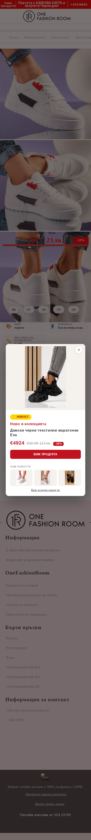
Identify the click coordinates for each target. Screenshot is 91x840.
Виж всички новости (45, 490)
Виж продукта (45, 454)
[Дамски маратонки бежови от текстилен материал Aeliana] (21, 478)
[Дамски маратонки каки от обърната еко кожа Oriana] (45, 478)
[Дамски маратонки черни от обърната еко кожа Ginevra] (70, 478)
